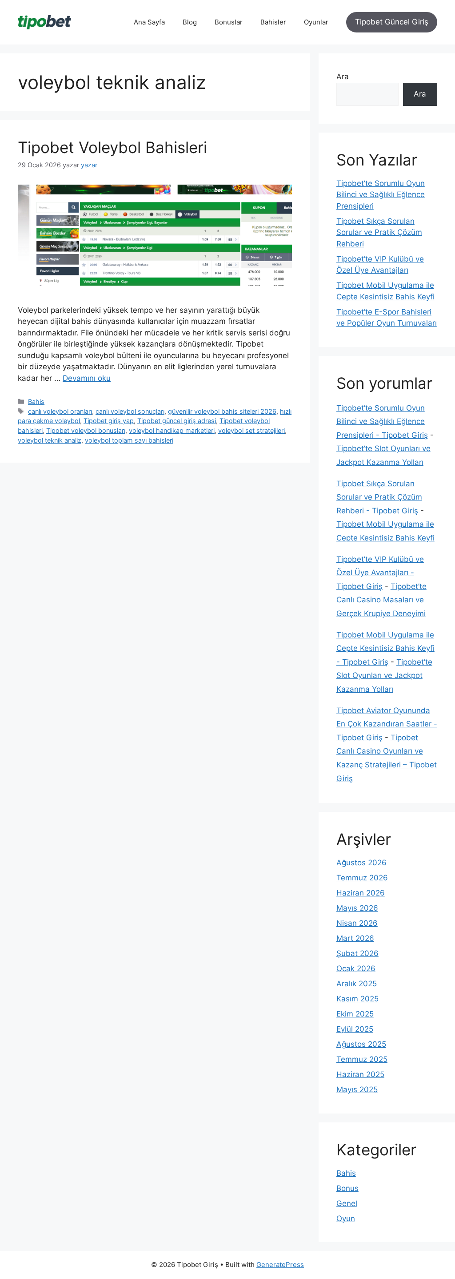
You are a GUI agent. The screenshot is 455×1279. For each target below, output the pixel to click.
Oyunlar (316, 22)
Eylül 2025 (354, 1029)
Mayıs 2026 (357, 908)
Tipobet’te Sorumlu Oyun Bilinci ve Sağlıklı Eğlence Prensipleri (380, 194)
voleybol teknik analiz (49, 440)
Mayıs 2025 (357, 1089)
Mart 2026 (355, 938)
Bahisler (273, 22)
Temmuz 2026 (362, 877)
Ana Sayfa (149, 22)
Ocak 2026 (355, 968)
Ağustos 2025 (361, 1044)
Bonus (347, 1188)
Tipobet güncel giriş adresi (176, 420)
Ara (342, 76)
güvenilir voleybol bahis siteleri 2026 (222, 411)
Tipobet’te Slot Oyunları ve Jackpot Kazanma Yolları (384, 676)
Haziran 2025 (360, 1074)
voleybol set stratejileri (251, 430)
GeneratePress (280, 1264)
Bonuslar (229, 22)
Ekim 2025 (355, 1013)
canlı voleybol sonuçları (130, 411)
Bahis (36, 401)
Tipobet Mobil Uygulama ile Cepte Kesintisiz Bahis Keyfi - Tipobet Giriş (385, 648)
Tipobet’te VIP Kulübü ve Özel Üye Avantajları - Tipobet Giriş (380, 573)
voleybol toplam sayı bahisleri (129, 440)
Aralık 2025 (356, 983)
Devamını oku (87, 378)
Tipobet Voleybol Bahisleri (112, 147)
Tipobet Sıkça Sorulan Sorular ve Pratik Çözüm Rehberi (379, 232)
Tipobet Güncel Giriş (391, 21)
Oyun (345, 1218)
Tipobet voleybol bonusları (85, 430)
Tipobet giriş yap (109, 420)
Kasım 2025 (357, 998)
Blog (190, 22)
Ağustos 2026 (361, 862)
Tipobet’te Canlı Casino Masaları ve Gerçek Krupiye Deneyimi (381, 600)
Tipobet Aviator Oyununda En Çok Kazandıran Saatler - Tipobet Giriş (386, 724)
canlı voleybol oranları (60, 411)
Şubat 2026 (357, 953)
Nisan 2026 (357, 923)
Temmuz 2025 (361, 1059)
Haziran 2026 (360, 892)
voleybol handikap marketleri (172, 430)
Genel (346, 1203)
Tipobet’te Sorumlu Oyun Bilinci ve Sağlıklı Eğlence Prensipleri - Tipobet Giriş (382, 421)
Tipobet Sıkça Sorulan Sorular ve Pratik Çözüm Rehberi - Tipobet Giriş (379, 497)
